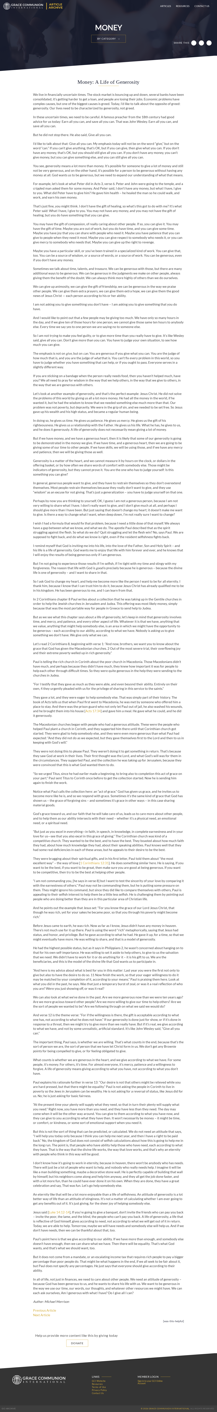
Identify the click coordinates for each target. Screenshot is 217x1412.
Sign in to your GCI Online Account (150, 1382)
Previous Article (44, 1310)
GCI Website (99, 1381)
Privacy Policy (99, 1390)
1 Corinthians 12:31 (94, 863)
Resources (182, 6)
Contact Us (201, 6)
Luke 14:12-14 (59, 1212)
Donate (77, 1343)
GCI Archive (9, 1408)
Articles (165, 6)
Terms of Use (99, 1387)
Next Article (41, 1315)
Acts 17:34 (93, 711)
